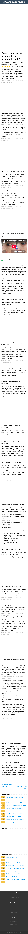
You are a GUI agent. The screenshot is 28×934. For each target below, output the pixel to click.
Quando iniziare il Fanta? (11, 876)
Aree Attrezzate (14, 912)
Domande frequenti (14, 921)
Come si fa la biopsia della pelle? (13, 816)
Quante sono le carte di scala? (13, 873)
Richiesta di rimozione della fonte (8, 80)
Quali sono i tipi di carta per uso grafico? (15, 865)
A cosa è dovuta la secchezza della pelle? (15, 811)
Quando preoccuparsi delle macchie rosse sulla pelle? (15, 822)
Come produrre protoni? (11, 860)
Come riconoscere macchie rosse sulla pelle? (16, 797)
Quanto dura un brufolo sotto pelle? (14, 802)
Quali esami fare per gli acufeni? (13, 871)
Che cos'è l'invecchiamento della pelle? (15, 808)
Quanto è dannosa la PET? (12, 857)
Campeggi (14, 909)
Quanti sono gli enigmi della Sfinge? (14, 862)
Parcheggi (14, 906)
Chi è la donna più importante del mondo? (15, 868)
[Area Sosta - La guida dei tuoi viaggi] (14, 3)
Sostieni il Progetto (14, 924)
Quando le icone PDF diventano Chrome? (15, 879)
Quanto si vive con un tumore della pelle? (15, 819)
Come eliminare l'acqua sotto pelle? (14, 813)
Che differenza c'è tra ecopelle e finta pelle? (16, 805)
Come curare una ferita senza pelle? (14, 800)
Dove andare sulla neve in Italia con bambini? (16, 881)
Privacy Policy (14, 927)
